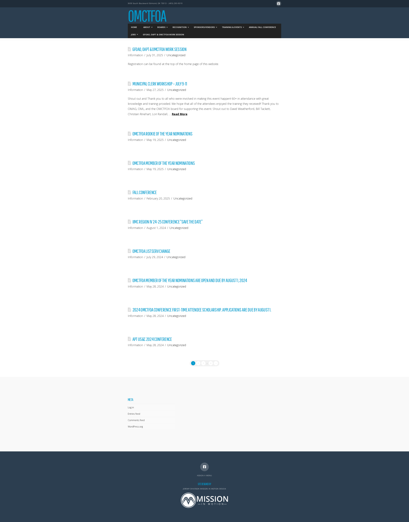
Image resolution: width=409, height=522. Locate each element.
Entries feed (134, 413)
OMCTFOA (147, 16)
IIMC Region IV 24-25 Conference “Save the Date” (167, 221)
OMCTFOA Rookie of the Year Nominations (162, 133)
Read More (179, 114)
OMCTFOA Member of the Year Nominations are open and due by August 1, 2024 (189, 280)
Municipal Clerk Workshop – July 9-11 (159, 83)
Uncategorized (175, 55)
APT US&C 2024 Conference (152, 339)
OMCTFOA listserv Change (151, 251)
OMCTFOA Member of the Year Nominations (163, 163)
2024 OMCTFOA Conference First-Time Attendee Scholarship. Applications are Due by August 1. (201, 309)
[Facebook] (278, 3)
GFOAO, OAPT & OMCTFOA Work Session (159, 49)
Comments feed (136, 420)
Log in (131, 407)
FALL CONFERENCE (144, 192)
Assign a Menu (204, 475)
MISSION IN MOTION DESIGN (213, 488)
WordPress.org (135, 426)
